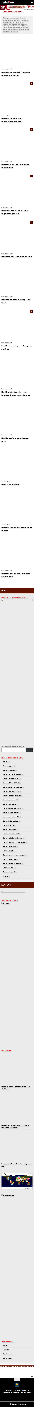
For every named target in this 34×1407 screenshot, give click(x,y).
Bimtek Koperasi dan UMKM (11, 817)
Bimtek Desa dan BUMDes (10, 778)
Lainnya (5, 876)
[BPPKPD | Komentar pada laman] (10, 2)
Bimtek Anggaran (8, 766)
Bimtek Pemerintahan (9, 829)
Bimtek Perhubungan (9, 846)
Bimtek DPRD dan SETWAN (11, 783)
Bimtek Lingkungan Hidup (10, 821)
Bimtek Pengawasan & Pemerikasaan (14, 842)
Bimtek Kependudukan (10, 804)
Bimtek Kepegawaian (9, 800)
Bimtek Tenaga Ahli (9, 872)
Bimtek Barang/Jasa (9, 770)
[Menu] (31, 2)
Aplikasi (5, 762)
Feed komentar (7, 1354)
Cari (29, 750)
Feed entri (6, 1350)
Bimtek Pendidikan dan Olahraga (12, 838)
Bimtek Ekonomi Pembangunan (12, 787)
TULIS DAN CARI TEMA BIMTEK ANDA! (12, 746)
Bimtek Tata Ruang (8, 868)
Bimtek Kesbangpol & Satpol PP (12, 808)
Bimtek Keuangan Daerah (6, 68)
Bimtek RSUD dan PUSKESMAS (12, 863)
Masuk (5, 1345)
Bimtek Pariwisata (8, 825)
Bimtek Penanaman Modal (11, 834)
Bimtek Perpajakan (8, 851)
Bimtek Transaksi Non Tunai (10, 484)
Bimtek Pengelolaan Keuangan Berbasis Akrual (16, 257)
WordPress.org (7, 1358)
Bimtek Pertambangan (9, 859)
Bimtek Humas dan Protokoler (12, 795)
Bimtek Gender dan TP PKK (11, 791)
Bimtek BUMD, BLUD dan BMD (12, 774)
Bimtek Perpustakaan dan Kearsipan (14, 855)
